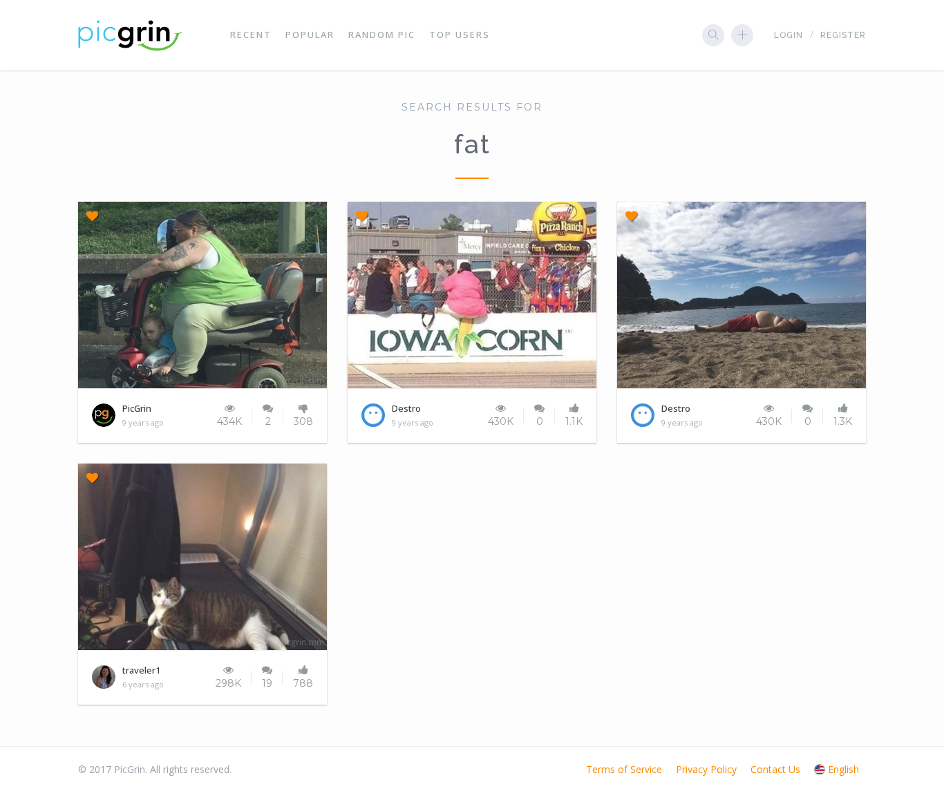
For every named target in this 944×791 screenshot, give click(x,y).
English (843, 769)
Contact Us (775, 769)
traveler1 (141, 670)
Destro (406, 408)
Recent (251, 34)
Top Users (459, 34)
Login (788, 35)
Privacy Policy (706, 769)
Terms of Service (624, 769)
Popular (309, 34)
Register (843, 35)
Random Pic (381, 34)
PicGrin (136, 408)
